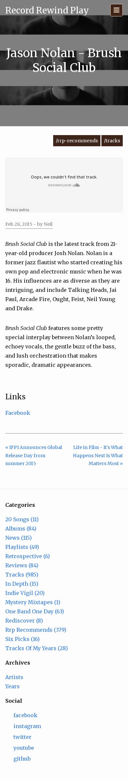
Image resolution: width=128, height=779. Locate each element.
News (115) (18, 537)
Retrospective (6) (27, 556)
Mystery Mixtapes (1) (32, 602)
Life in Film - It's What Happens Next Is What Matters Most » (98, 455)
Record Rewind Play (47, 10)
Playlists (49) (22, 547)
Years (12, 686)
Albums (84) (20, 528)
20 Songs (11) (22, 519)
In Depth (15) (21, 583)
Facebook (17, 413)
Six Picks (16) (22, 639)
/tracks (112, 141)
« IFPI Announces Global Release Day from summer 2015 (33, 455)
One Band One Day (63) (34, 611)
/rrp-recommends (77, 141)
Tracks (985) (21, 574)
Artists (14, 677)
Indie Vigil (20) (25, 593)
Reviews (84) (21, 565)
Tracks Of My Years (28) (36, 648)
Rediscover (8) (24, 620)
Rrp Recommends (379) (35, 629)
